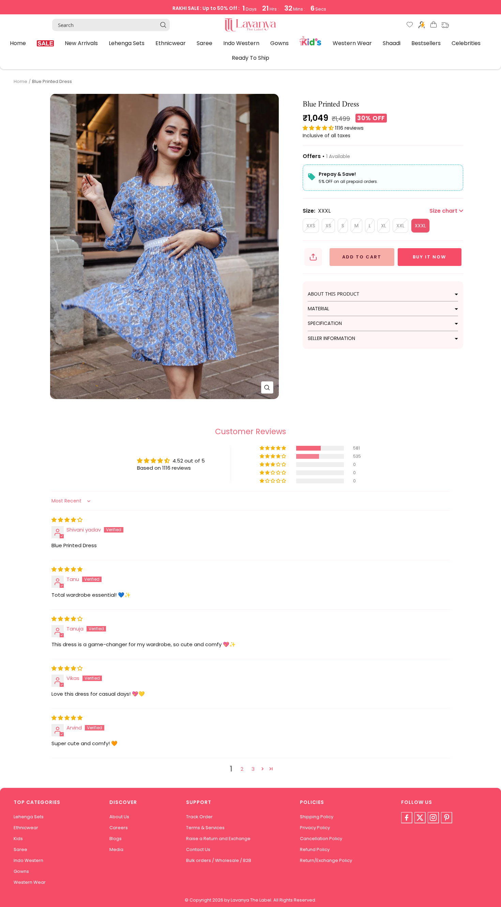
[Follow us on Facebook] (406, 817)
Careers (118, 827)
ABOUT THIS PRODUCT (333, 293)
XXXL (420, 225)
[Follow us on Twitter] (419, 817)
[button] (319, 127)
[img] (66, 519)
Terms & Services (205, 827)
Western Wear (352, 43)
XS (328, 225)
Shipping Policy (316, 816)
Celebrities (466, 43)
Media (116, 849)
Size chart (443, 211)
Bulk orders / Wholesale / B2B (218, 860)
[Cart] (433, 25)
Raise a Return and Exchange (218, 838)
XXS (310, 225)
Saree (204, 43)
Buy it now (429, 257)
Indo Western (241, 43)
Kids (311, 40)
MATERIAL (318, 308)
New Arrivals (81, 43)
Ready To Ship (250, 58)
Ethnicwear (170, 43)
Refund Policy (315, 849)
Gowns (279, 43)
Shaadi (391, 43)
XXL (400, 225)
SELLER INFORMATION (331, 338)
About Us (119, 816)
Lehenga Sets (127, 43)
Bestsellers (426, 43)
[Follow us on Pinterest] (446, 817)
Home (18, 43)
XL (383, 225)
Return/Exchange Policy (326, 860)
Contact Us (198, 849)
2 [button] (242, 769)
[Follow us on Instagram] (433, 817)
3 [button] (253, 769)
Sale (45, 43)
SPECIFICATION (325, 323)
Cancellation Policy (321, 838)
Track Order (199, 816)
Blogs (115, 838)
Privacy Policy (315, 827)
